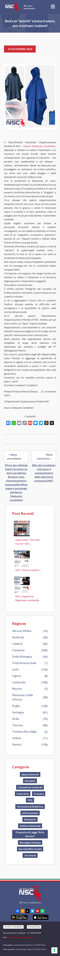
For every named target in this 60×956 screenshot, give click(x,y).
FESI (30, 800)
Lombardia (18, 682)
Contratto (22, 793)
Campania (18, 650)
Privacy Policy (34, 927)
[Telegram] (32, 911)
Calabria (17, 643)
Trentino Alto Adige (24, 731)
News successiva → (45, 456)
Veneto (16, 744)
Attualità (30, 780)
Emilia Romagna (22, 656)
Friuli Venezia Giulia (24, 663)
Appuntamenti (30, 774)
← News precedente (14, 456)
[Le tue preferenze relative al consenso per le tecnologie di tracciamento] (54, 950)
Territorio (30, 855)
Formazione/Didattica (30, 806)
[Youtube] (37, 911)
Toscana (17, 725)
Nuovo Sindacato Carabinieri (39, 146)
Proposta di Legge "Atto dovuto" (30, 834)
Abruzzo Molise (22, 631)
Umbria (16, 738)
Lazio (15, 669)
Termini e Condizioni (13, 927)
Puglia (16, 706)
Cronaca (39, 793)
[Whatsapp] (42, 911)
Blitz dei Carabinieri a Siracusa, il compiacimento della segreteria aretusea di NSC (44, 473)
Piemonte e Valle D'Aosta (22, 697)
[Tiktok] (27, 911)
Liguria (16, 676)
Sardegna (18, 712)
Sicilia (15, 718)
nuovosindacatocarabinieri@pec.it (20, 937)
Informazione (30, 812)
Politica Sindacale (30, 825)
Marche (17, 688)
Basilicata (18, 637)
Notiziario (30, 819)
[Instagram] (22, 911)
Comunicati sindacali (30, 787)
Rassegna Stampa (30, 842)
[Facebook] (18, 911)
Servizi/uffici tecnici (30, 848)
